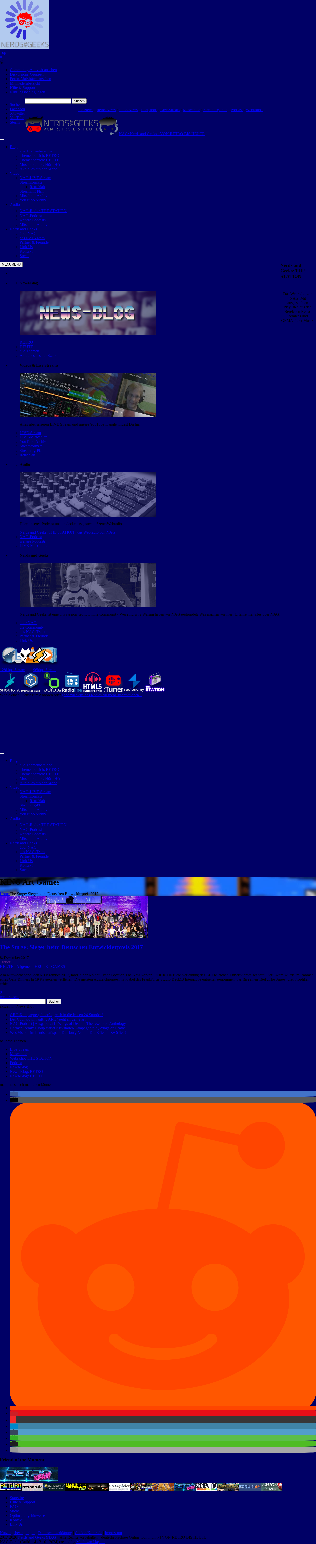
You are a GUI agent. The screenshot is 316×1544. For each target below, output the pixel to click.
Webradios (254, 110)
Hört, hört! (149, 110)
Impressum (113, 1533)
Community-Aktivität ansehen (33, 70)
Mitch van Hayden (90, 1542)
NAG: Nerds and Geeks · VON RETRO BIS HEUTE (162, 134)
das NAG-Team (32, 632)
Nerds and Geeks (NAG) (37, 1537)
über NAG (28, 623)
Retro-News (106, 110)
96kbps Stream (44, 670)
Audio (15, 204)
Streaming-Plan (215, 110)
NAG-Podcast (31, 537)
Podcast (237, 110)
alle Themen (29, 351)
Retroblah (27, 455)
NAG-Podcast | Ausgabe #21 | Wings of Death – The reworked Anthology (68, 1024)
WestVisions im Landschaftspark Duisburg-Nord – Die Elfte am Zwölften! (68, 1032)
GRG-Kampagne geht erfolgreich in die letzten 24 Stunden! (56, 1015)
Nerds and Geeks (23, 229)
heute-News (128, 110)
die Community (32, 627)
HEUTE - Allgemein (16, 966)
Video (14, 173)
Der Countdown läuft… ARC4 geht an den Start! (48, 1019)
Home (5, 894)
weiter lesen (9, 997)
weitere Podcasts (33, 541)
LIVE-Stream (30, 433)
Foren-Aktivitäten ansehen (30, 79)
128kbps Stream (12, 670)
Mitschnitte (191, 110)
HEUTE (26, 347)
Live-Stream (170, 110)
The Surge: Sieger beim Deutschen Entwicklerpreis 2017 (71, 947)
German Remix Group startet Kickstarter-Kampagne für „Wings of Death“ (68, 1028)
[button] (14, 1094)
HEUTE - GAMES (50, 966)
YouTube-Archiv (33, 441)
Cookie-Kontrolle (88, 1533)
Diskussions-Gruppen (27, 74)
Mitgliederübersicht (25, 83)
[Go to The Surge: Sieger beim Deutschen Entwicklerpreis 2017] (74, 937)
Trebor (5, 962)
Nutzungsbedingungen (27, 92)
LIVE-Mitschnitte (33, 437)
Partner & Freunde (34, 636)
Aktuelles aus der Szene (38, 355)
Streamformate (31, 446)
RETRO (26, 342)
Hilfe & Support (22, 88)
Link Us (26, 640)
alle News (85, 110)
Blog (14, 147)
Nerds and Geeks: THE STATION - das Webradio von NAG (67, 532)
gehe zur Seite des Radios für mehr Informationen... (102, 695)
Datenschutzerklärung (55, 1533)
